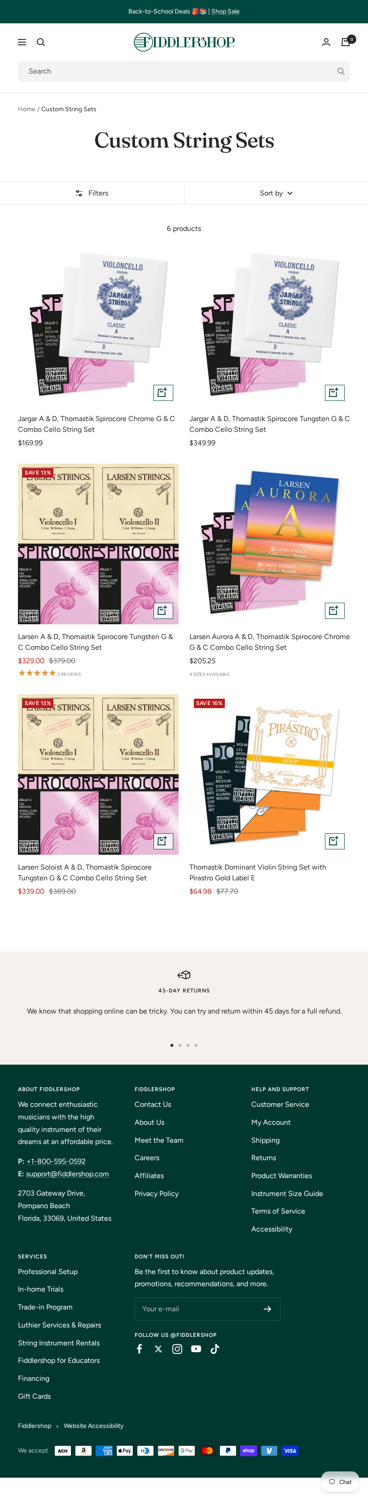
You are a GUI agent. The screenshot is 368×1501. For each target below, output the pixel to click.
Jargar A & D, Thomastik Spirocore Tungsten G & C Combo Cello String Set (269, 424)
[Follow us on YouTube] (191, 1349)
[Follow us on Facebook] (135, 1349)
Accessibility (271, 1229)
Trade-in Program (45, 1307)
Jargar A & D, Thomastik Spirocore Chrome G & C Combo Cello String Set (96, 424)
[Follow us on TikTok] (210, 1349)
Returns (263, 1157)
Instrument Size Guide (287, 1193)
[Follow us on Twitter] (154, 1349)
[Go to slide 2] (180, 1045)
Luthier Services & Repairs (59, 1325)
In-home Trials (40, 1289)
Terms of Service (278, 1211)
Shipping (265, 1140)
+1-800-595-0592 (56, 1161)
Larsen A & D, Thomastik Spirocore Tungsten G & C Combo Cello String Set (95, 642)
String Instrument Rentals (59, 1343)
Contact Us (153, 1104)
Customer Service (280, 1104)
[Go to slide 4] (196, 1045)
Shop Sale (225, 11)
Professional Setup (48, 1271)
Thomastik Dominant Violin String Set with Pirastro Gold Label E (257, 872)
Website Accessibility (93, 1426)
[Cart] (345, 42)
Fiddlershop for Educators (59, 1360)
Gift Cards (34, 1396)
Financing (33, 1378)
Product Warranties (281, 1175)
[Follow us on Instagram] (172, 1349)
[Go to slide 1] (172, 1045)
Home (26, 109)
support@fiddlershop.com (67, 1174)
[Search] (41, 42)
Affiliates (149, 1175)
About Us (149, 1122)
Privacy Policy (157, 1193)
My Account (271, 1122)
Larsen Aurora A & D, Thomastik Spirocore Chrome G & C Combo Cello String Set (269, 642)
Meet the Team (159, 1140)
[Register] (268, 1309)
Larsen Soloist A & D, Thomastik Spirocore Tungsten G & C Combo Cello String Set (85, 872)
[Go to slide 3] (188, 1045)
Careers (147, 1157)
